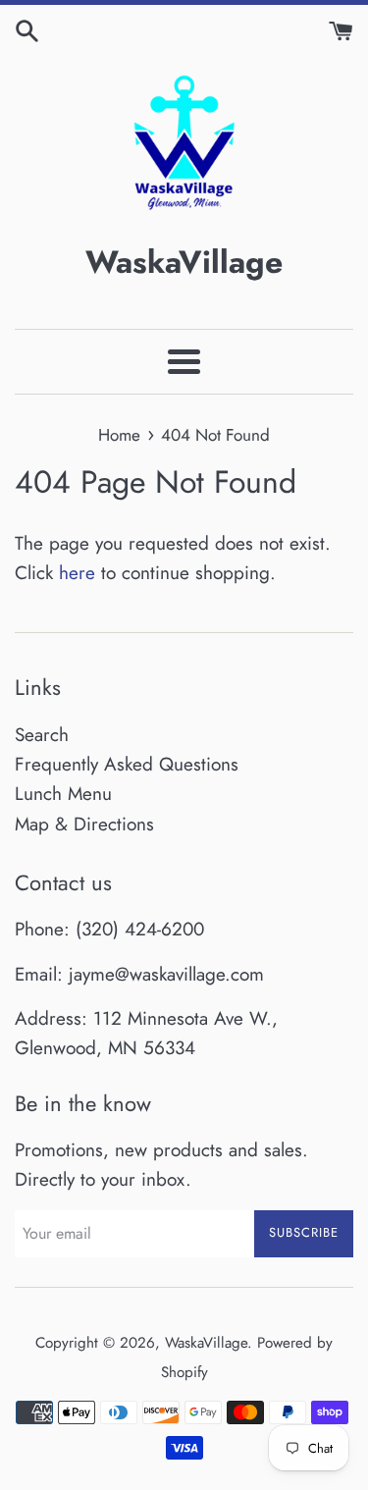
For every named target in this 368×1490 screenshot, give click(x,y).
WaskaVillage (206, 1343)
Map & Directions (84, 824)
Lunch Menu (63, 793)
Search (42, 734)
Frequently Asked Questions (126, 764)
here (77, 572)
